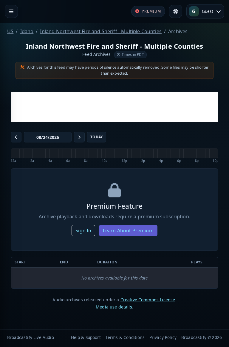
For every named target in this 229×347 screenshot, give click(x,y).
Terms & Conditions (125, 337)
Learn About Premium (128, 230)
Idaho (27, 31)
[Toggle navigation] (11, 11)
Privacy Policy (163, 337)
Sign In (83, 230)
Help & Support (86, 337)
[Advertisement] (114, 107)
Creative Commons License (147, 300)
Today (96, 136)
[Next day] (79, 137)
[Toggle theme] (175, 11)
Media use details (114, 307)
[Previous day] (16, 137)
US (10, 31)
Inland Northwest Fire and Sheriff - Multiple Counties (100, 31)
